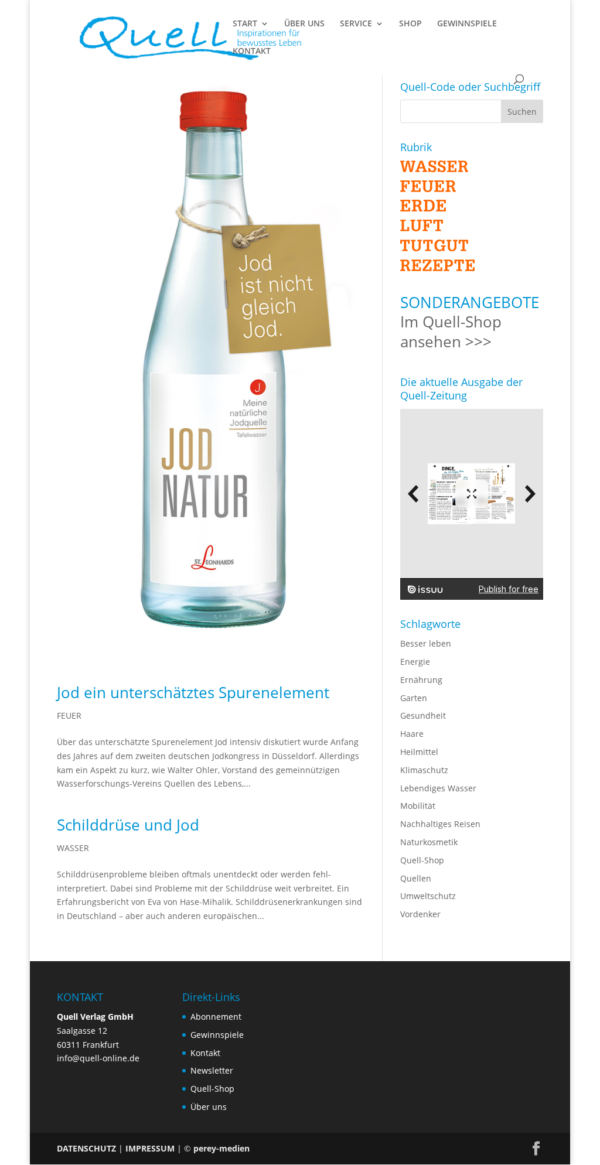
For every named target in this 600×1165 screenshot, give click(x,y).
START (245, 24)
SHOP (410, 24)
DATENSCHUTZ (86, 1148)
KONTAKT (252, 51)
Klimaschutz (424, 769)
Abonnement (215, 1016)
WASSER (73, 847)
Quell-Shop (422, 860)
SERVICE (356, 24)
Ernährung (421, 679)
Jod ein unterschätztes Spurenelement (193, 692)
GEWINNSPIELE (467, 24)
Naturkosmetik (429, 842)
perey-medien (221, 1148)
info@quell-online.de (98, 1058)
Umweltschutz (428, 895)
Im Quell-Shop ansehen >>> (451, 331)
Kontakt (205, 1052)
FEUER (69, 715)
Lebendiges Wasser (438, 788)
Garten (413, 697)
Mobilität (417, 805)
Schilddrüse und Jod (128, 824)
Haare (412, 733)
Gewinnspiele (217, 1034)
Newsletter (211, 1070)
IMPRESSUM (150, 1148)
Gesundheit (423, 715)
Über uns (208, 1106)
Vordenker (420, 914)
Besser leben (425, 643)
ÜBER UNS (304, 24)
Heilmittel (419, 751)
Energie (415, 661)
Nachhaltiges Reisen (440, 823)
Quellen (415, 878)
